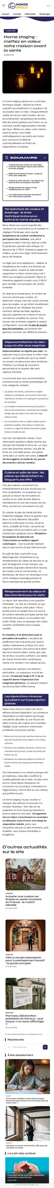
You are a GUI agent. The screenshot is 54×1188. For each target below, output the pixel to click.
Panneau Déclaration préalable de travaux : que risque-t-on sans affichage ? (25, 1020)
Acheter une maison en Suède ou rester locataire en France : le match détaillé (23, 901)
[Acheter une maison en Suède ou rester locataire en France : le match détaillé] (25, 874)
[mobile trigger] (5, 5)
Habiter (11, 31)
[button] (46, 1034)
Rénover (9, 1013)
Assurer (10, 1172)
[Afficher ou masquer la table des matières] (41, 157)
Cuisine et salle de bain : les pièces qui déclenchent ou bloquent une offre (26, 181)
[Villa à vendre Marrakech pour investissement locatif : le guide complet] (25, 935)
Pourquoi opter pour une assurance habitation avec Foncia (26, 1176)
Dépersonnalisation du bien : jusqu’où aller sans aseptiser (25, 174)
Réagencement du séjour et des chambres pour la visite (23, 188)
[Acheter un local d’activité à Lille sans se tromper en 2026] (27, 1128)
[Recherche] (42, 6)
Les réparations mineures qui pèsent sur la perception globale (25, 195)
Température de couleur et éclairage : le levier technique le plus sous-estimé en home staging (26, 166)
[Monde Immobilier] (18, 5)
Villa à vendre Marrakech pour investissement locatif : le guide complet (25, 960)
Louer (8, 1096)
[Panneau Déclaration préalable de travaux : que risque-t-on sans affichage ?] (25, 994)
